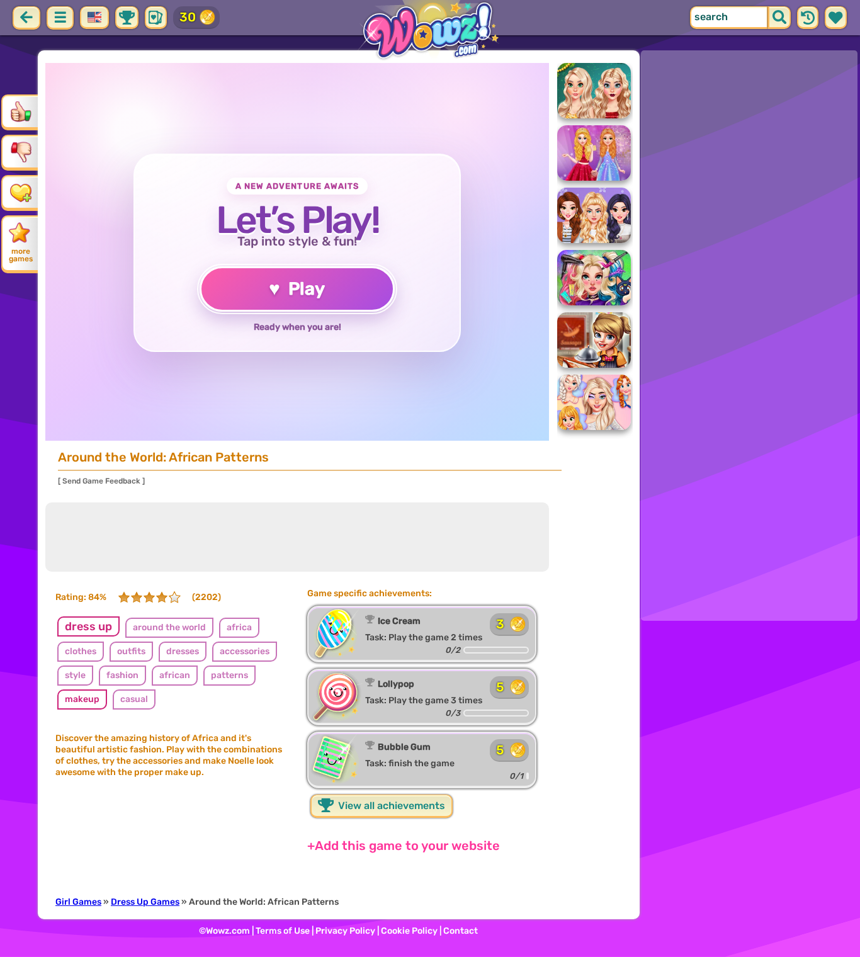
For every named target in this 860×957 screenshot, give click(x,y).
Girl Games (78, 902)
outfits (131, 651)
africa (239, 627)
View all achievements (390, 806)
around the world (169, 627)
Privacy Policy (345, 931)
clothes (80, 651)
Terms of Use (283, 931)
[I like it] (20, 111)
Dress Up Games (145, 902)
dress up (88, 626)
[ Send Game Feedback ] (101, 481)
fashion (122, 675)
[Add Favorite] (20, 192)
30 (187, 17)
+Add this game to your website (403, 845)
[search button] (779, 17)
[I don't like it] (20, 152)
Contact (460, 931)
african (174, 675)
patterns (229, 675)
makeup (82, 699)
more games (21, 255)
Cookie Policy (409, 931)
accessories (244, 651)
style (75, 675)
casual (134, 699)
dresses (182, 651)
